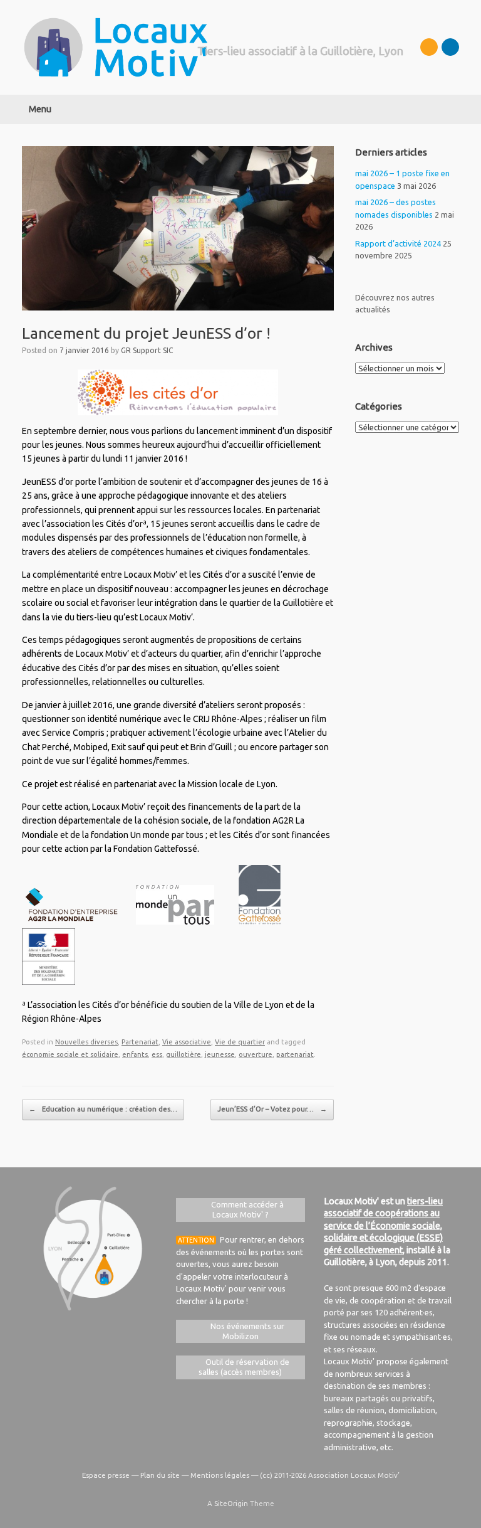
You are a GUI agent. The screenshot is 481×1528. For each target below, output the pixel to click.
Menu (40, 109)
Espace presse (106, 1475)
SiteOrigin (231, 1503)
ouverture (255, 1054)
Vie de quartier (240, 1042)
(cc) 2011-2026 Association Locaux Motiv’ (330, 1475)
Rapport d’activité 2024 (398, 243)
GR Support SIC (147, 350)
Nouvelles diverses (86, 1042)
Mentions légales (219, 1475)
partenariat (295, 1054)
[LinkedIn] (450, 47)
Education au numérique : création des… (103, 1109)
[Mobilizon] (429, 47)
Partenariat (140, 1042)
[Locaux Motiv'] (116, 47)
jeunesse (220, 1054)
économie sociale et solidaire (70, 1054)
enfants (135, 1054)
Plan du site (160, 1475)
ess (157, 1054)
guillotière (183, 1054)
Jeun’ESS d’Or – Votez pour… (272, 1109)
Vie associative (186, 1042)
